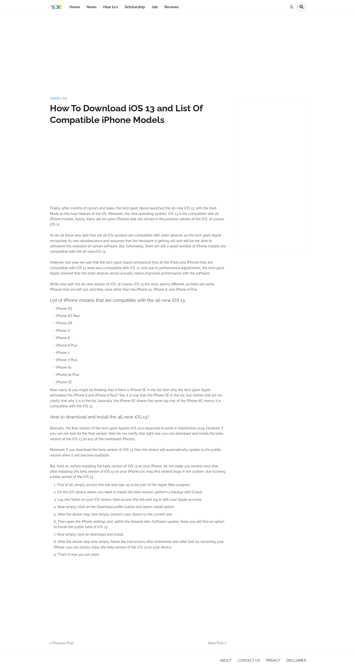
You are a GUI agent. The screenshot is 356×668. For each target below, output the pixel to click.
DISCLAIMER (296, 660)
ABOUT (226, 660)
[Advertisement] (178, 55)
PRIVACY (273, 660)
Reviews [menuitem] (171, 7)
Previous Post (63, 643)
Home (54, 98)
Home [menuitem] (75, 7)
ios (65, 98)
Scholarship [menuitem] (135, 7)
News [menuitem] (91, 7)
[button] (291, 7)
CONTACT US (249, 660)
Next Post (216, 643)
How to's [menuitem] (110, 7)
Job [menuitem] (155, 7)
